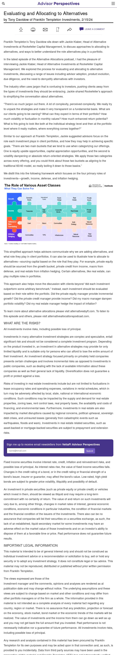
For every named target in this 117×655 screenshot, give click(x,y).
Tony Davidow (18, 19)
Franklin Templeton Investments (56, 19)
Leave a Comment (94, 29)
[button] (21, 30)
